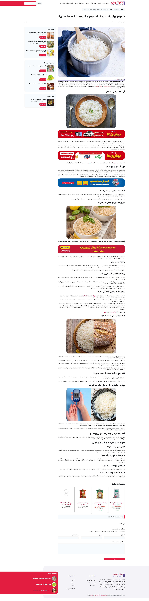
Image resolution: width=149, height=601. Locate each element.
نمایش (116, 80)
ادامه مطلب (43, 37)
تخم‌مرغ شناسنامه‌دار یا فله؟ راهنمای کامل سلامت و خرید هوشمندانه (37, 33)
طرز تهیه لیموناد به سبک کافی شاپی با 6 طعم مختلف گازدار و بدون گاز (36, 51)
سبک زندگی (93, 3)
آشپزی (99, 3)
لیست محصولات (92, 583)
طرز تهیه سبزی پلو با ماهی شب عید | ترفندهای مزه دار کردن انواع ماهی (38, 100)
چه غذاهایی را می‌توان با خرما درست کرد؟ (37, 84)
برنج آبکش (85, 296)
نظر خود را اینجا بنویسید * (119, 542)
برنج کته (94, 296)
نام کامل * (122, 535)
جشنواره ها (93, 586)
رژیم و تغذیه (114, 9)
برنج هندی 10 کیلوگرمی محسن (83, 504)
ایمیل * (100, 535)
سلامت (87, 3)
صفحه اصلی (105, 3)
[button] (24, 22)
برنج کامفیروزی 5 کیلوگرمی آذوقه (99, 504)
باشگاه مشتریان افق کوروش (66, 3)
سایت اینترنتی (75, 535)
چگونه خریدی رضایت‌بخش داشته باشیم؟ (37, 66)
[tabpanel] (116, 499)
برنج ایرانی (114, 163)
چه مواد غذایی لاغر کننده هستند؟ (38, 75)
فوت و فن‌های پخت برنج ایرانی (111, 312)
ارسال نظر (114, 559)
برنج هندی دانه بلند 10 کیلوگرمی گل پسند (66, 504)
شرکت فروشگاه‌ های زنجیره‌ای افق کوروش (98, 595)
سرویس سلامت (107, 86)
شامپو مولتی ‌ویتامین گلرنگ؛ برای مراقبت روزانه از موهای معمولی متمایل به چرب (37, 42)
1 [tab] (91, 513)
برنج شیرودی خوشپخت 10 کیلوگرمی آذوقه (116, 504)
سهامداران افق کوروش (91, 580)
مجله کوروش (99, 86)
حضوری (91, 163)
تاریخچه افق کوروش (79, 3)
